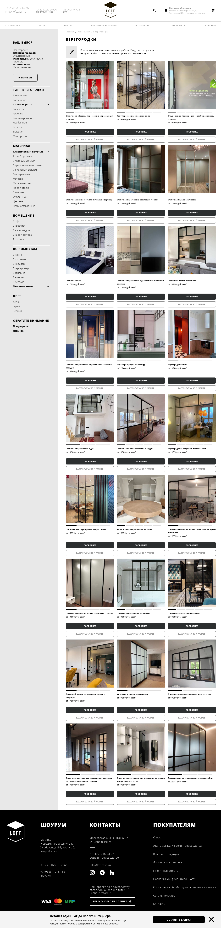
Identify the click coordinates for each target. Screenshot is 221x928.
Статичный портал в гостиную (182, 280)
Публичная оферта (165, 870)
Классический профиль (28, 151)
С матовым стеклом (24, 160)
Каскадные (19, 108)
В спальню (19, 272)
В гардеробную (21, 268)
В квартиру (19, 225)
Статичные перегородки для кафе (184, 613)
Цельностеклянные (24, 205)
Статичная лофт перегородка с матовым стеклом (89, 613)
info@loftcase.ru (15, 11)
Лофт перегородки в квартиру (131, 364)
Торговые (18, 239)
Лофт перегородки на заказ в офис (133, 116)
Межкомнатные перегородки (93, 31)
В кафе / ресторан (23, 234)
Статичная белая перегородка (182, 200)
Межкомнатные (23, 286)
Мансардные (20, 136)
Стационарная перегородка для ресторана (86, 529)
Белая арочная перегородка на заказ (134, 529)
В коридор (19, 263)
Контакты (210, 25)
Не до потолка (21, 187)
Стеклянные (20, 196)
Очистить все (25, 77)
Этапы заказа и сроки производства (177, 845)
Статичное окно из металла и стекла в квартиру (89, 200)
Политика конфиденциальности (174, 879)
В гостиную (19, 259)
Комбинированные (24, 118)
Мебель (68, 25)
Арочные (18, 113)
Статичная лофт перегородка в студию (135, 448)
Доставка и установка (104, 25)
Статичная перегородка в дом (80, 448)
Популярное (20, 326)
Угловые (17, 131)
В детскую (18, 281)
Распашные (19, 99)
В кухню (17, 254)
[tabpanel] (90, 85)
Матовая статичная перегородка (132, 694)
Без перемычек (21, 174)
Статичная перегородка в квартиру (133, 613)
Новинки (18, 330)
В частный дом (21, 230)
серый (16, 306)
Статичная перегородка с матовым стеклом (137, 200)
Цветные (18, 201)
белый (16, 301)
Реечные (18, 127)
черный (17, 310)
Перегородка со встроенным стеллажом (187, 448)
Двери (42, 25)
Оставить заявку (178, 919)
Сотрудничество (177, 25)
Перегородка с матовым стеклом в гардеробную (191, 778)
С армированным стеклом (27, 165)
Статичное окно (73, 280)
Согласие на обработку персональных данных (184, 887)
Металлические (22, 183)
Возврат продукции (166, 854)
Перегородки (12, 25)
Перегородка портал (177, 364)
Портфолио (142, 25)
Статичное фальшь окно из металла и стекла (189, 694)
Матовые (18, 178)
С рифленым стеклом (25, 169)
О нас (157, 837)
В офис (17, 221)
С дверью (18, 192)
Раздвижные (20, 95)
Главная (70, 31)
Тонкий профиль (22, 156)
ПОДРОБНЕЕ (90, 131)
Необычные (20, 122)
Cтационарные (22, 104)
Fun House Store (110, 10)
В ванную (18, 277)
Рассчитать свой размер (90, 139)
